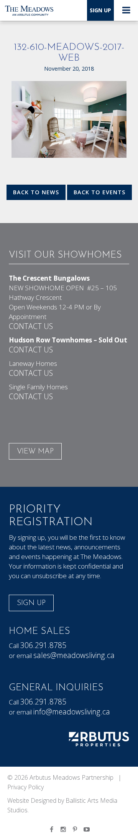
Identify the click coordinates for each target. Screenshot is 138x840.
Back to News (36, 192)
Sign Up (100, 10)
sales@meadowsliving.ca (74, 655)
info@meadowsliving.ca (71, 711)
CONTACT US (31, 326)
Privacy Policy (25, 787)
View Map (35, 451)
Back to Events (99, 192)
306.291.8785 (43, 645)
